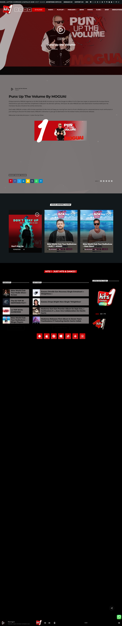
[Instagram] (111, 2)
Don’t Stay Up (17, 246)
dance (61, 39)
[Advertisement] (61, 157)
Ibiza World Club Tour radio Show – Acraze (19, 293)
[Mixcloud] (107, 2)
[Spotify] (102, 2)
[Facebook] (114, 2)
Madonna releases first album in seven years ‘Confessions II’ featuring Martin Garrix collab (61, 320)
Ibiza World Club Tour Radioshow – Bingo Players (19, 320)
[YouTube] (90, 2)
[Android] (116, 2)
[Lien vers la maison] (7, 9)
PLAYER (38, 10)
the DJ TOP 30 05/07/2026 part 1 (18, 302)
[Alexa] (118, 2)
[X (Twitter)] (93, 2)
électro (17, 175)
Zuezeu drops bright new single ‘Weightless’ (61, 302)
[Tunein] (97, 2)
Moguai (24, 175)
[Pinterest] (104, 2)
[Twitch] (95, 2)
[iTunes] (109, 2)
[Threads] (100, 2)
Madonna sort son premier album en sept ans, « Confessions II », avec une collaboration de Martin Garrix (63, 311)
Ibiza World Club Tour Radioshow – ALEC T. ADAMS (61, 245)
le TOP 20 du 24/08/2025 (17, 311)
